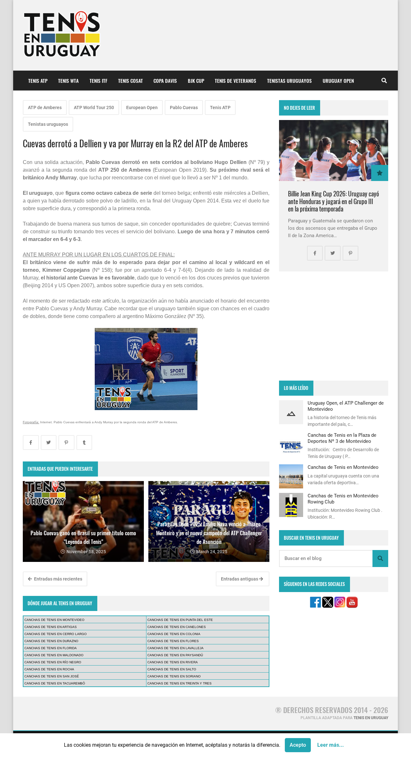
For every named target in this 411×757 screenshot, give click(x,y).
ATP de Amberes (45, 107)
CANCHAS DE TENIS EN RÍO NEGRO (52, 662)
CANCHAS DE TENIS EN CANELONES (176, 627)
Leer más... (330, 745)
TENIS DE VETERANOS (235, 80)
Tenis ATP (220, 107)
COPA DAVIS (165, 80)
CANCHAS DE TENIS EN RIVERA (172, 662)
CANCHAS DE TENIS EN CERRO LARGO (55, 634)
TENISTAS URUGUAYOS (289, 80)
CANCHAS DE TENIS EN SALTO (171, 669)
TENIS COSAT (130, 80)
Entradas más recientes (57, 578)
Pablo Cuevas (184, 107)
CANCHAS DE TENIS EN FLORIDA (50, 648)
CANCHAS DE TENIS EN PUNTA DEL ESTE (180, 620)
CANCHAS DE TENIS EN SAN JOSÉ (51, 676)
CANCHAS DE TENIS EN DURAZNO (51, 641)
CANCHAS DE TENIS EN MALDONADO (53, 655)
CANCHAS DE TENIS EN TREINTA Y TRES (179, 683)
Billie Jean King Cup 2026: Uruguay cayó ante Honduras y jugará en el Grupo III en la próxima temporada (333, 201)
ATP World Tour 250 (94, 107)
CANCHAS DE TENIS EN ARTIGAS (50, 627)
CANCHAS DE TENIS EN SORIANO (174, 676)
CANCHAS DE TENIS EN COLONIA (173, 634)
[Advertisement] (333, 326)
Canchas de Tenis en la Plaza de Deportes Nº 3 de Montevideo (342, 438)
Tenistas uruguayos (48, 124)
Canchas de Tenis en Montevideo (343, 467)
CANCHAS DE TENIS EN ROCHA (49, 669)
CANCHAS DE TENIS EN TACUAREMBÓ (54, 683)
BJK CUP (196, 80)
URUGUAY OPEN (338, 80)
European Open (142, 107)
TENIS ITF (98, 80)
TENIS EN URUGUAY (371, 718)
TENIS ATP (38, 80)
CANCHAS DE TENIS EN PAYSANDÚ (175, 655)
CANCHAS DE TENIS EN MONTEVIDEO (54, 620)
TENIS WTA (68, 80)
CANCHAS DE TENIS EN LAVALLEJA (175, 648)
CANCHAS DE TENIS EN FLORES (173, 641)
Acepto (298, 745)
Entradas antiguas (240, 578)
